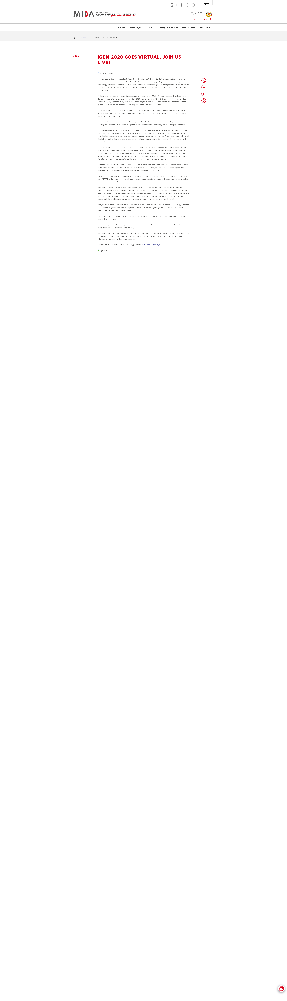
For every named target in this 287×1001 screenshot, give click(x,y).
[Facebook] (203, 94)
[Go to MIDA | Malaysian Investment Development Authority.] (75, 37)
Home (122, 28)
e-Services (186, 20)
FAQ (194, 20)
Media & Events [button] (189, 28)
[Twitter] (203, 80)
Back (77, 56)
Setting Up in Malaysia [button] (168, 28)
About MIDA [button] (205, 28)
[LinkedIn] (203, 87)
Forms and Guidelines (171, 20)
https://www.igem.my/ (151, 245)
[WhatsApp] (203, 100)
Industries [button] (150, 28)
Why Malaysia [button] (135, 28)
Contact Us (203, 20)
